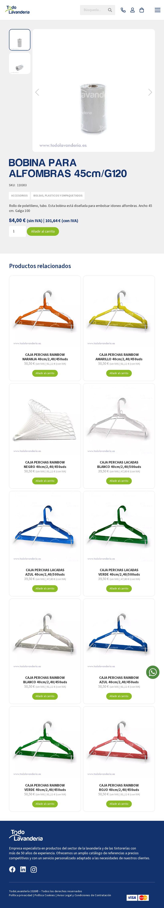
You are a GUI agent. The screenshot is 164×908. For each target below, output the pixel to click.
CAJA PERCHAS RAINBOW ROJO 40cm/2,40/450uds (119, 787)
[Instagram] (34, 869)
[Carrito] (141, 10)
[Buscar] (110, 10)
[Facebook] (12, 869)
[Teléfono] (123, 10)
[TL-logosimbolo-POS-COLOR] (18, 10)
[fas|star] (153, 673)
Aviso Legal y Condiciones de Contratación (84, 895)
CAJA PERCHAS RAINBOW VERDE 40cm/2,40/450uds (45, 787)
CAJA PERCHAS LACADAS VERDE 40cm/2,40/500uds (119, 572)
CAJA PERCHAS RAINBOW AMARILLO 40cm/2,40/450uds (119, 357)
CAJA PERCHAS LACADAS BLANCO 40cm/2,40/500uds (119, 464)
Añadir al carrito (43, 231)
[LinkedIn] (23, 869)
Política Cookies (45, 895)
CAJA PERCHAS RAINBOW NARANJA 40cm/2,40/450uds (45, 357)
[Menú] (157, 10)
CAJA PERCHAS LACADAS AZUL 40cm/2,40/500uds (45, 572)
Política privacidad (20, 895)
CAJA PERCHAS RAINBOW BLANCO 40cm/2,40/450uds (45, 680)
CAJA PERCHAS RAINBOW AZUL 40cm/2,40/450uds (119, 680)
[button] (150, 92)
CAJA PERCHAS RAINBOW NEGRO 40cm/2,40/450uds (45, 464)
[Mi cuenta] (132, 10)
